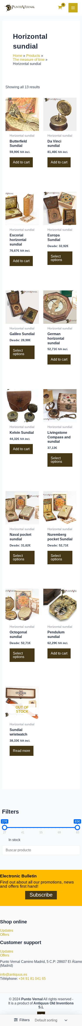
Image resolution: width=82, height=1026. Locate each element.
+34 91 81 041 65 (32, 978)
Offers (4, 934)
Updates (6, 930)
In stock (14, 840)
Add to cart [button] (21, 162)
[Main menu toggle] (73, 7)
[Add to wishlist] (14, 174)
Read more (21, 751)
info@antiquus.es (13, 974)
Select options (56, 258)
